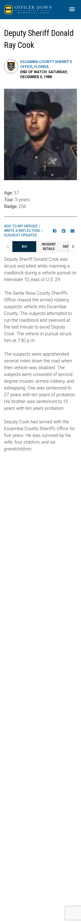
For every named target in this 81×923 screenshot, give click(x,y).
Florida (41, 67)
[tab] (24, 246)
